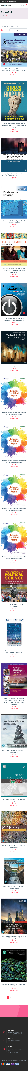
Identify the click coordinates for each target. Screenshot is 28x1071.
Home (2, 15)
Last (19, 998)
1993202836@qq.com (14, 1040)
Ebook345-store (14, 75)
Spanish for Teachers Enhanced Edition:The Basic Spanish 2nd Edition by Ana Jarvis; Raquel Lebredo (14, 270)
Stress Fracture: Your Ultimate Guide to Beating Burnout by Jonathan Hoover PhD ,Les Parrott (14, 125)
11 (14, 366)
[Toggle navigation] (17, 5)
